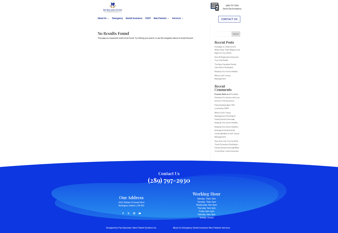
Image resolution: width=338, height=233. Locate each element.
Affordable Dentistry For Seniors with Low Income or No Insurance (227, 97)
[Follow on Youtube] (140, 213)
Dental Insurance (134, 18)
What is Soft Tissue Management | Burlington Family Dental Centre (225, 116)
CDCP (148, 18)
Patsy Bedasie (220, 105)
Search (236, 34)
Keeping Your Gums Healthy (226, 71)
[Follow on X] (128, 213)
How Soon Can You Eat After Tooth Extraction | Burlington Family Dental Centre (226, 144)
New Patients (160, 18)
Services (176, 18)
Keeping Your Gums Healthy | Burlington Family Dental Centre (226, 130)
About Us (102, 18)
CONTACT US (229, 19)
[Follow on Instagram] (134, 213)
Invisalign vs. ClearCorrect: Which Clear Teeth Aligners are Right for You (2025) (227, 50)
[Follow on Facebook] (123, 213)
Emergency (117, 18)
